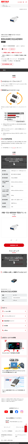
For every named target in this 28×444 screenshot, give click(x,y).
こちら (14, 147)
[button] (14, 245)
